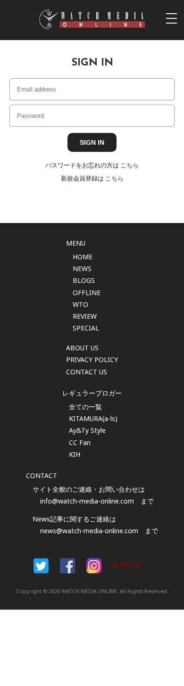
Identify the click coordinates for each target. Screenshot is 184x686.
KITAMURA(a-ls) (93, 418)
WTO (80, 304)
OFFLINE (86, 292)
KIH (74, 454)
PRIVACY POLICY (92, 359)
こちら (129, 165)
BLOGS (84, 280)
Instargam (93, 565)
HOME (82, 256)
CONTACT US (86, 371)
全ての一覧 (85, 406)
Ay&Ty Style (87, 430)
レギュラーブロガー (92, 392)
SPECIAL (86, 327)
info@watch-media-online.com (87, 500)
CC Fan (80, 442)
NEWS (82, 268)
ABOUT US (82, 347)
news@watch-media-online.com (89, 530)
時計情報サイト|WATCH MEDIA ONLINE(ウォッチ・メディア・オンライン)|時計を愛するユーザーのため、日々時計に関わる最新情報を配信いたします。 (92, 19)
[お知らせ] (127, 565)
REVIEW (85, 316)
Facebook (41, 565)
